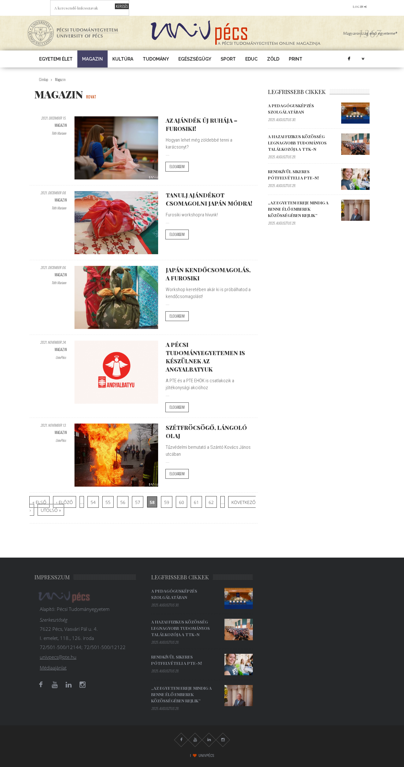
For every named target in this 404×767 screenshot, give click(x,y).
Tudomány (156, 58)
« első (39, 502)
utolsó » (51, 510)
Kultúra (122, 58)
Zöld (273, 58)
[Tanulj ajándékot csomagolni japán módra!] (116, 222)
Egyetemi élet (56, 58)
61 (196, 502)
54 (93, 502)
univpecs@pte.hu (58, 657)
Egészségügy (194, 58)
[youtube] (54, 685)
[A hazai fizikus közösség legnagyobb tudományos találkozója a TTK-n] (355, 144)
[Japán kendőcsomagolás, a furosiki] (116, 297)
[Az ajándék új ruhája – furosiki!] (116, 147)
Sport (228, 58)
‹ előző (64, 502)
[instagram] (82, 685)
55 (107, 502)
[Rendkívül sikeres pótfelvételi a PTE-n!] (355, 179)
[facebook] (348, 58)
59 (166, 502)
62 (211, 502)
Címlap (43, 79)
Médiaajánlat (53, 668)
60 (181, 502)
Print (295, 58)
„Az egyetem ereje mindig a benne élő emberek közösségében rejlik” (298, 209)
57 (137, 502)
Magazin (92, 58)
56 (122, 502)
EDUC (251, 58)
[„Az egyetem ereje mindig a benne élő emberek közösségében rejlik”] (355, 210)
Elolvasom (177, 166)
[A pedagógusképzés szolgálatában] (355, 113)
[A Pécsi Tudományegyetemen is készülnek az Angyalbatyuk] (116, 372)
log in (358, 7)
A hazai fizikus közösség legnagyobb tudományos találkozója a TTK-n (297, 143)
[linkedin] (68, 685)
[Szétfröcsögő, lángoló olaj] (116, 455)
